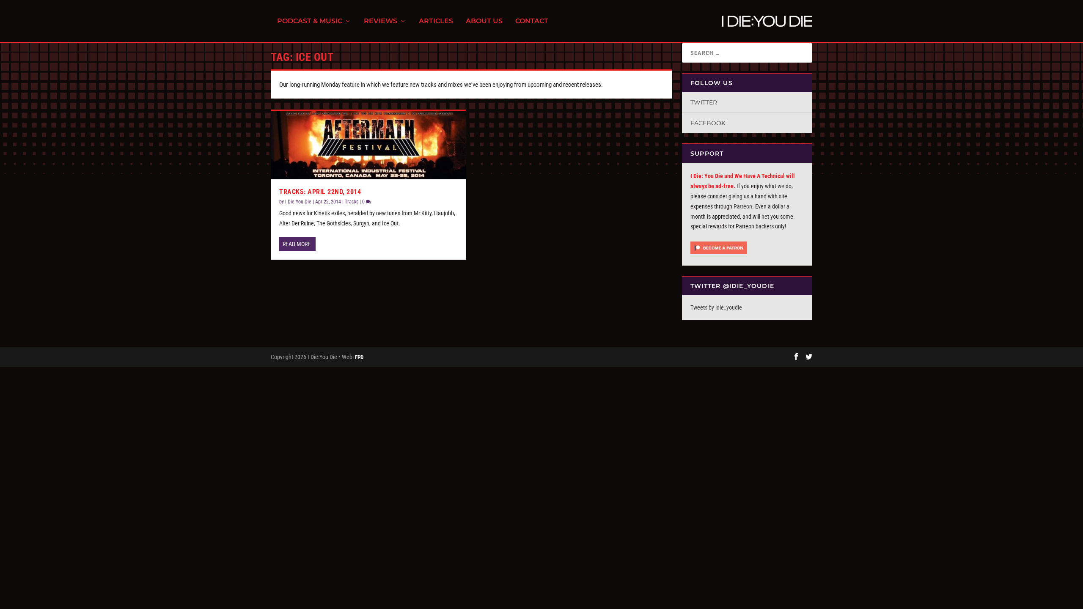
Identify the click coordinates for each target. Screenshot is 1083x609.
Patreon (743, 206)
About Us (484, 21)
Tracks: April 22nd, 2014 (320, 192)
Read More (297, 244)
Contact (531, 21)
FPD (359, 357)
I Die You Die (298, 202)
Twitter (703, 102)
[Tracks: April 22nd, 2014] (368, 145)
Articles (436, 21)
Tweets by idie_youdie (716, 307)
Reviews (380, 21)
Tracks (351, 202)
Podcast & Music (309, 21)
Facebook (708, 123)
